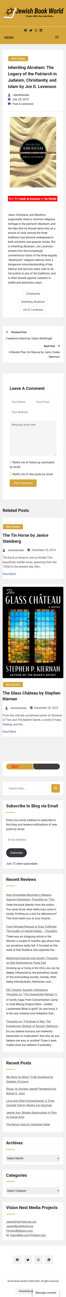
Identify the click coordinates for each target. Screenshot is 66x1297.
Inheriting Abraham (33, 301)
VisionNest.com (19, 1235)
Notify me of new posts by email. (33, 474)
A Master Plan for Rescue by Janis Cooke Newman (34, 354)
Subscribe (16, 852)
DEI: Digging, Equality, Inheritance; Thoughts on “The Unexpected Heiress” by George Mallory (32, 992)
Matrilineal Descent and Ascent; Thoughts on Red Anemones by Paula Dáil (32, 960)
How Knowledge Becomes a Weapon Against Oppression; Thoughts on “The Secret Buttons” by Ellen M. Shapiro (30, 897)
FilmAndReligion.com (19, 1230)
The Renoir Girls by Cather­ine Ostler (28, 1124)
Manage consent (46, 1292)
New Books (18, 58)
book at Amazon (30, 198)
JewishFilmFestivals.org (21, 1221)
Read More (9, 574)
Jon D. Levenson (33, 309)
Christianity (33, 293)
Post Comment (23, 483)
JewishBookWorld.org (19, 1226)
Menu (9, 38)
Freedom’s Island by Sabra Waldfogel (29, 338)
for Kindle (50, 198)
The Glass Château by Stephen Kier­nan (31, 696)
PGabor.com (38, 1235)
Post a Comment (22, 104)
